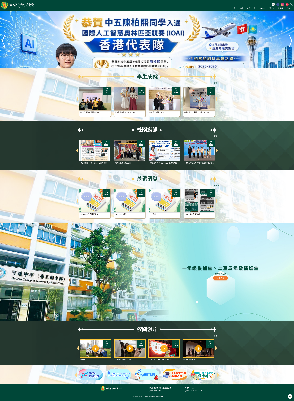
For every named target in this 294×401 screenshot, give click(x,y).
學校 (235, 8)
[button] (77, 99)
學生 (255, 8)
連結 (288, 8)
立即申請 (220, 278)
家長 (248, 8)
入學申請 (271, 8)
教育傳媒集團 (152, 396)
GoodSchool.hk (159, 396)
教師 (241, 8)
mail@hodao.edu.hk (197, 391)
